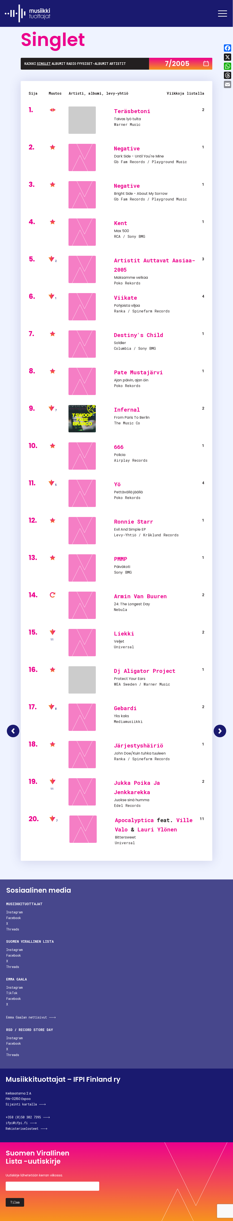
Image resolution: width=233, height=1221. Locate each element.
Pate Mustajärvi (138, 372)
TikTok (12, 993)
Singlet (44, 63)
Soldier (120, 342)
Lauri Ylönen (157, 829)
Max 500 (121, 230)
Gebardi (125, 708)
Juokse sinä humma (131, 800)
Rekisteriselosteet (22, 1128)
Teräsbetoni (132, 111)
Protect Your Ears (129, 678)
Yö (117, 484)
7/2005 (177, 63)
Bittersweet (125, 837)
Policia (119, 454)
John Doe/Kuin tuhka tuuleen (140, 753)
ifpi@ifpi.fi (17, 1123)
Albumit (59, 63)
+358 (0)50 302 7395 (23, 1117)
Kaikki (30, 63)
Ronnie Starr (133, 521)
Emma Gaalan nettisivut (26, 1017)
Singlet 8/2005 (220, 731)
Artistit (117, 63)
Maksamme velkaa (131, 277)
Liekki (124, 633)
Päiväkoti (122, 566)
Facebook (13, 918)
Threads (12, 929)
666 (119, 447)
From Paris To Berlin (131, 417)
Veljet (119, 641)
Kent (120, 223)
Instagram (14, 912)
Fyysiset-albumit (93, 63)
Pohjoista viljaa (127, 305)
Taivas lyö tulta (127, 119)
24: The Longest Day (132, 604)
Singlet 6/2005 (13, 731)
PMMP (120, 558)
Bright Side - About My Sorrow (140, 193)
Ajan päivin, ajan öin (131, 380)
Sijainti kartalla (21, 1104)
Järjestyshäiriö (138, 745)
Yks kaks (121, 716)
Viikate (125, 297)
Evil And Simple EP (130, 529)
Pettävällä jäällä (128, 492)
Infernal (127, 409)
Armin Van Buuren (140, 596)
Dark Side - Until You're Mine (139, 156)
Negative (127, 148)
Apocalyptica (134, 820)
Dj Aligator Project (144, 670)
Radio (71, 63)
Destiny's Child (138, 335)
